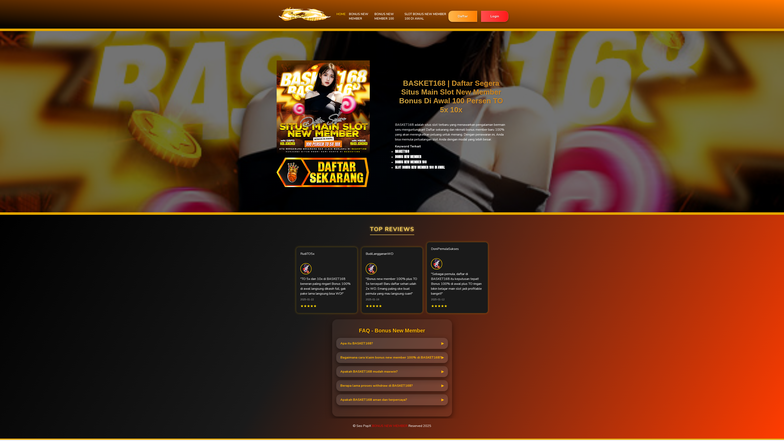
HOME (341, 14)
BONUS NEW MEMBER (358, 16)
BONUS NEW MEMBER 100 (384, 16)
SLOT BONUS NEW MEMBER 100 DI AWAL (425, 16)
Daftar (463, 16)
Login (494, 16)
